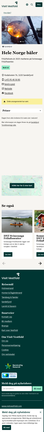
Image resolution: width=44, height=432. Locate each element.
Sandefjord (6, 302)
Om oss (5, 341)
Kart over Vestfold (10, 330)
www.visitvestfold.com (12, 406)
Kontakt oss (7, 317)
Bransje (5, 326)
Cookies (5, 350)
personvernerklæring (8, 395)
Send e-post (10, 84)
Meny (39, 4)
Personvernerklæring (11, 345)
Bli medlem (7, 321)
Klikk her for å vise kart (22, 186)
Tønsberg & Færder (10, 297)
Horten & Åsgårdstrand (12, 293)
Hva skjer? (7, 13)
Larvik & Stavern (9, 306)
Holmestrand (7, 288)
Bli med (37, 388)
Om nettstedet (8, 354)
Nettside (8, 88)
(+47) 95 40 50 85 (12, 79)
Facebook (9, 93)
